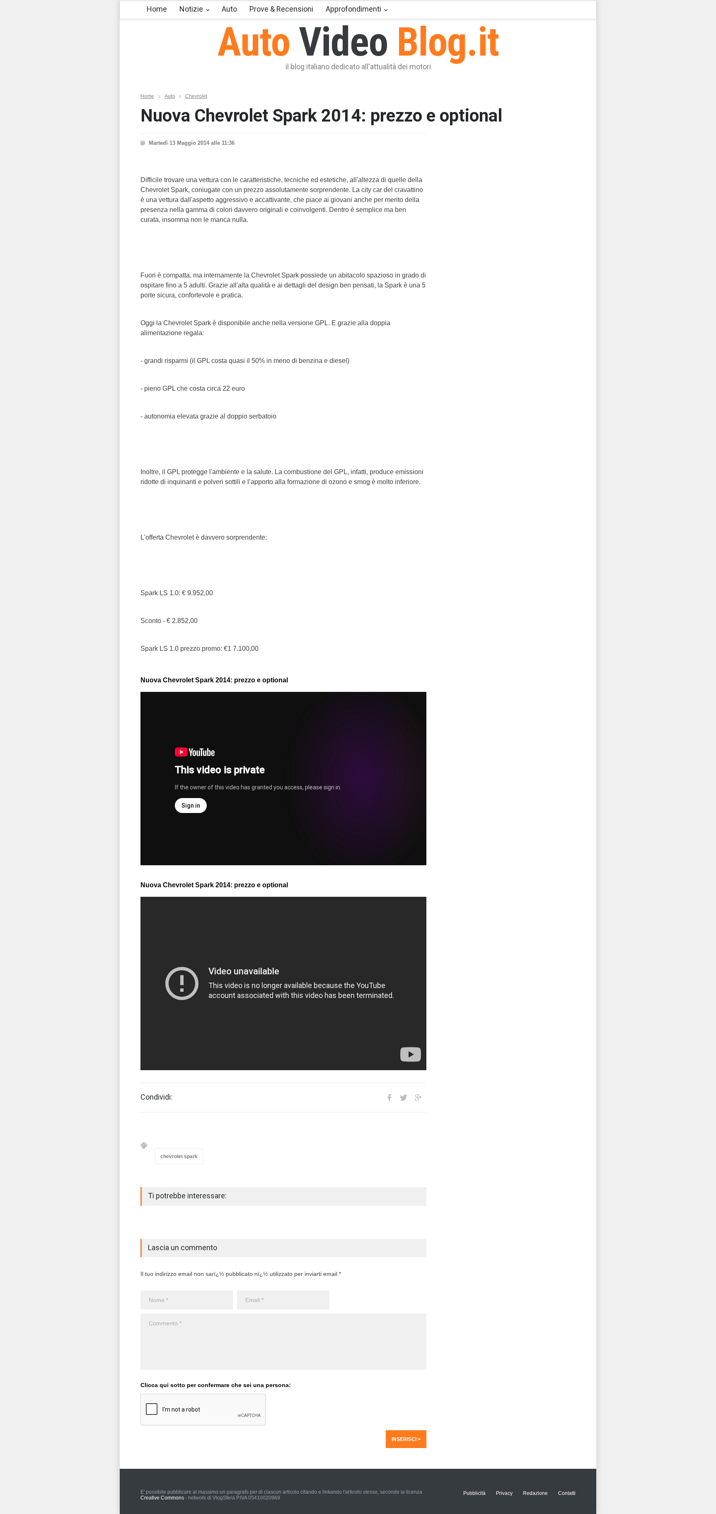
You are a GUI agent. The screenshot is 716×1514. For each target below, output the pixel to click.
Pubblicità (474, 1493)
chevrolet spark (179, 1156)
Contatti (567, 1493)
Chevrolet (196, 96)
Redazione (535, 1493)
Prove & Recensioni (281, 9)
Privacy (504, 1493)
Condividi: (156, 1097)
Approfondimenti (353, 9)
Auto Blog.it (358, 42)
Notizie (191, 9)
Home (157, 9)
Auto (229, 9)
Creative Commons (162, 1498)
